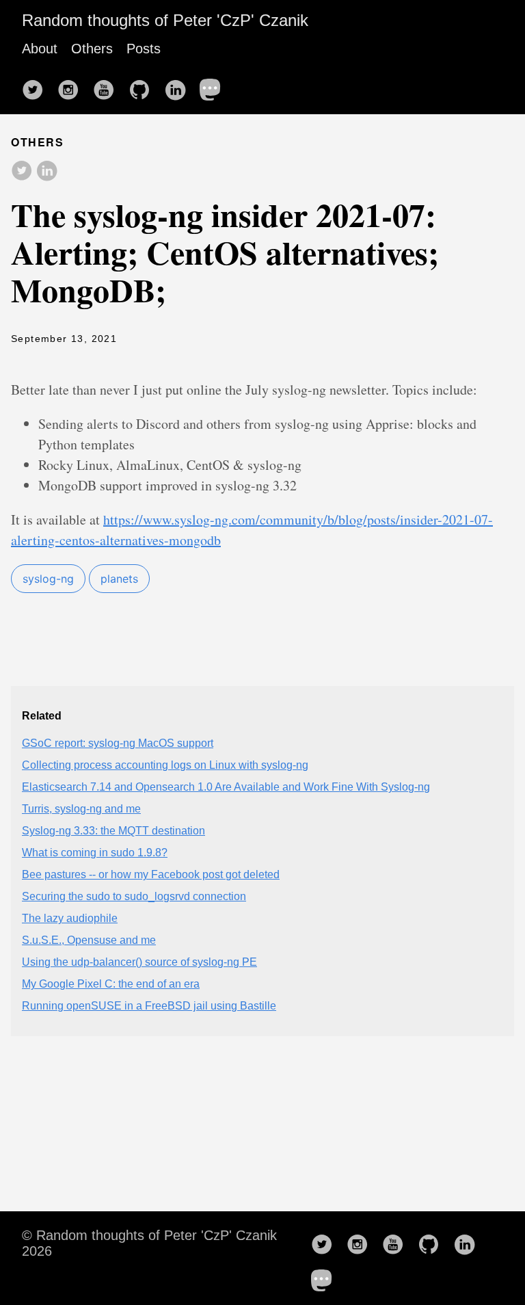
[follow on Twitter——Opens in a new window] (37, 85)
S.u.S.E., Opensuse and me (89, 940)
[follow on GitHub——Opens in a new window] (144, 85)
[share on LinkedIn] (46, 171)
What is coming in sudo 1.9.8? (94, 852)
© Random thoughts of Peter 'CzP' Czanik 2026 (149, 1243)
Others (92, 48)
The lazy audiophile (70, 918)
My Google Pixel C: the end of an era (111, 984)
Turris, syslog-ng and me (81, 809)
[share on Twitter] (22, 171)
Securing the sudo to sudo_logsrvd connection (134, 896)
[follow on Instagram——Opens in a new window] (72, 85)
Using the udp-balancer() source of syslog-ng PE (139, 962)
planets (119, 578)
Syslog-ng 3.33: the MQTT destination (113, 830)
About (39, 48)
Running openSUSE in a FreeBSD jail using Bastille (149, 1006)
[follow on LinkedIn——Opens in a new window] (179, 85)
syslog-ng (48, 578)
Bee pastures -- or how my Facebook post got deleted (151, 874)
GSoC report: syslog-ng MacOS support (117, 743)
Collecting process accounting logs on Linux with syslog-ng (165, 765)
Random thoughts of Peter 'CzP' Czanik (165, 20)
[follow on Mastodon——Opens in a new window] (215, 85)
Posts (143, 48)
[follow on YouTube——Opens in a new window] (108, 85)
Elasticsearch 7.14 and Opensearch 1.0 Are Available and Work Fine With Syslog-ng (226, 787)
